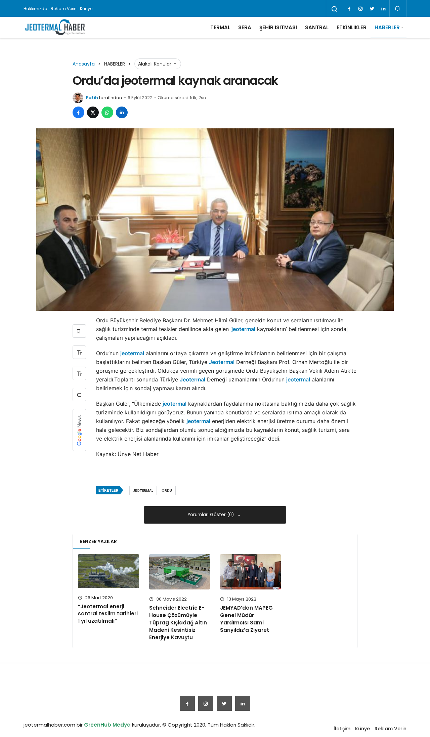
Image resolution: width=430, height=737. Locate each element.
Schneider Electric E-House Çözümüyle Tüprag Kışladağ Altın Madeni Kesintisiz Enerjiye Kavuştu (178, 622)
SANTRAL (317, 27)
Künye (86, 8)
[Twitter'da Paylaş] (93, 112)
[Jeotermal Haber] (55, 27)
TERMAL (220, 27)
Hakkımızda (35, 8)
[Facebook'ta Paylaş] (78, 112)
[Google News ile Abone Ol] (79, 430)
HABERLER (387, 27)
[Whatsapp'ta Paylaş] (107, 112)
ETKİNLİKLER (352, 27)
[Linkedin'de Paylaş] (122, 112)
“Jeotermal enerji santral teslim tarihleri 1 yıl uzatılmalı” (108, 614)
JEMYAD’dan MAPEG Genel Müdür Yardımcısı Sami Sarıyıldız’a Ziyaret (246, 618)
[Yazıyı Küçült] (79, 373)
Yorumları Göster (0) (211, 514)
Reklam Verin (64, 8)
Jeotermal (221, 362)
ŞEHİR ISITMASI (278, 27)
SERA (244, 27)
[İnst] (360, 8)
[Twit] (372, 8)
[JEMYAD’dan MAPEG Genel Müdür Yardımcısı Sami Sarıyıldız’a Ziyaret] (250, 572)
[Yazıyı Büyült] (79, 352)
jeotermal (243, 329)
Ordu (167, 490)
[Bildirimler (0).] (398, 8)
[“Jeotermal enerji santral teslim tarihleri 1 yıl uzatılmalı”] (108, 571)
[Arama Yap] (334, 9)
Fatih (92, 97)
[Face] (349, 8)
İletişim (342, 728)
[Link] (383, 8)
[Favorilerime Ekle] (79, 331)
